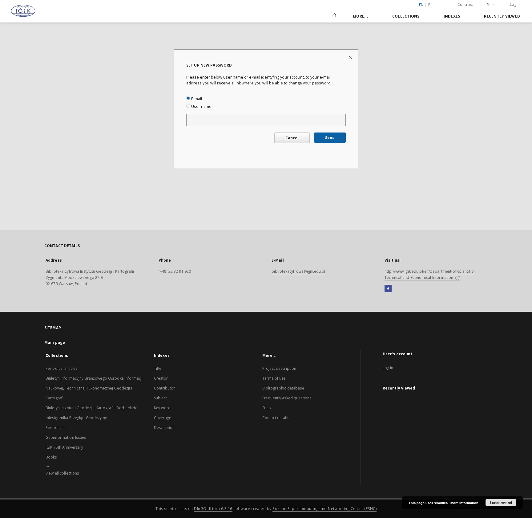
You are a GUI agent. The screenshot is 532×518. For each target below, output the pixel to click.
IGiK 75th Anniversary (64, 447)
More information (464, 502)
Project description (279, 368)
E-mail (196, 98)
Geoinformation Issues (66, 437)
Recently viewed (502, 16)
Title (158, 368)
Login (515, 4)
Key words (163, 407)
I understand (501, 502)
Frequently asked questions (286, 398)
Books (51, 457)
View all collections (62, 473)
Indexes (452, 16)
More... (360, 16)
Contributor (164, 388)
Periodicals (55, 427)
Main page (54, 342)
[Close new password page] (351, 57)
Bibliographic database (283, 388)
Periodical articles (61, 368)
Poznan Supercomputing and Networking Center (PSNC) (324, 508)
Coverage (162, 417)
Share (491, 4)
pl (430, 5)
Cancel (292, 138)
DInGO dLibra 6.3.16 (213, 508)
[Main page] (334, 16)
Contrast (465, 4)
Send (330, 137)
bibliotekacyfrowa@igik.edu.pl (298, 271)
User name (201, 106)
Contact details (275, 417)
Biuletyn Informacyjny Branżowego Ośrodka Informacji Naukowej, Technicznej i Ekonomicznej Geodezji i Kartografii (94, 388)
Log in (388, 367)
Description (164, 427)
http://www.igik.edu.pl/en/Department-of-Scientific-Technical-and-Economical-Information (429, 274)
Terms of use (273, 378)
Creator (161, 378)
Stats (266, 407)
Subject (160, 398)
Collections (406, 16)
